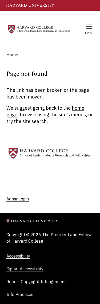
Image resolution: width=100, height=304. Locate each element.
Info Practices (19, 294)
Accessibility (18, 256)
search (39, 121)
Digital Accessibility (24, 268)
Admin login (17, 199)
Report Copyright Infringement (36, 281)
